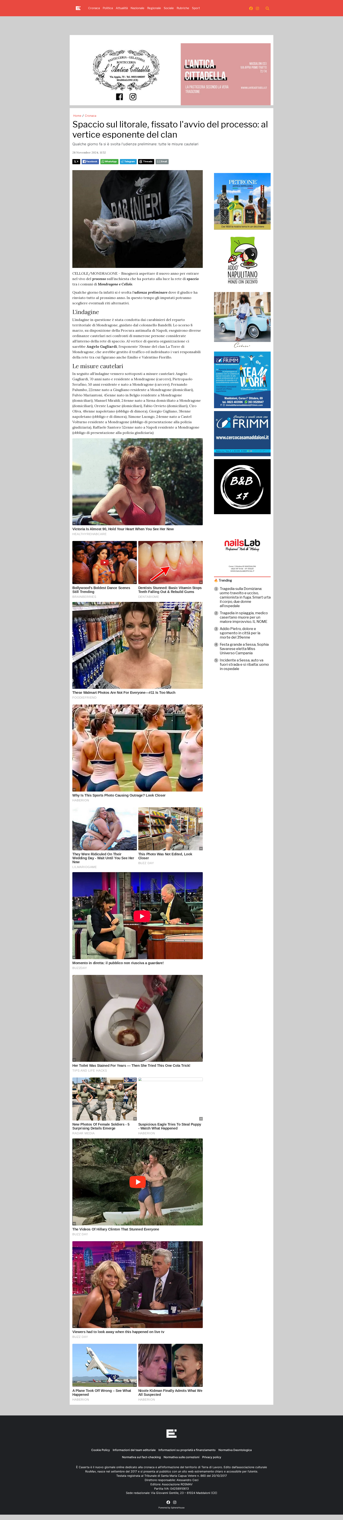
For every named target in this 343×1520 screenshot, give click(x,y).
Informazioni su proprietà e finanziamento (187, 1450)
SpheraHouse (178, 1507)
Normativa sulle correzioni (181, 1457)
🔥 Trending (223, 580)
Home (77, 115)
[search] (267, 8)
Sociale (169, 8)
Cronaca (94, 8)
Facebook (91, 161)
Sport (196, 8)
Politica (108, 8)
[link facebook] (251, 8)
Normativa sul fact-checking (141, 1457)
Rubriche (183, 8)
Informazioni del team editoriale (134, 1450)
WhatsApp (111, 161)
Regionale (154, 8)
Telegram (129, 161)
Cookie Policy (100, 1450)
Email (164, 161)
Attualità (122, 8)
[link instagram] (257, 8)
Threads (147, 161)
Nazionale (137, 8)
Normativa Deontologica (235, 1450)
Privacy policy (211, 1457)
